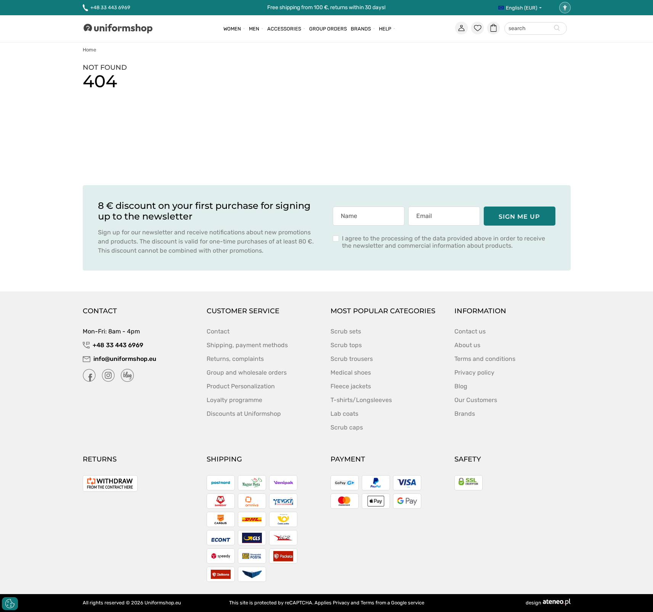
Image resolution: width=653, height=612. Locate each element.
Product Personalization (241, 386)
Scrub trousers (352, 358)
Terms (367, 603)
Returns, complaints (235, 358)
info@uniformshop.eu (124, 358)
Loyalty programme (234, 400)
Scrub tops (346, 345)
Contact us (470, 331)
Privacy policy (474, 372)
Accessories (284, 29)
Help (385, 29)
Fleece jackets (351, 386)
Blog (460, 386)
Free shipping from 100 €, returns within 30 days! (326, 7)
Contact (218, 331)
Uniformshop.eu (162, 603)
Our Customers (475, 400)
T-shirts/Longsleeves (361, 400)
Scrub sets (346, 331)
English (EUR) (521, 8)
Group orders (328, 29)
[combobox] (535, 29)
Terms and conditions (484, 358)
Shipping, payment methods (247, 345)
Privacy (341, 603)
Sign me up (520, 216)
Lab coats (344, 413)
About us (467, 345)
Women (232, 29)
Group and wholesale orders (247, 372)
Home (89, 50)
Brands (361, 29)
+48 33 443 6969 (110, 7)
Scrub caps (347, 427)
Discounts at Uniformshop (244, 413)
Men (254, 29)
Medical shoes (351, 372)
